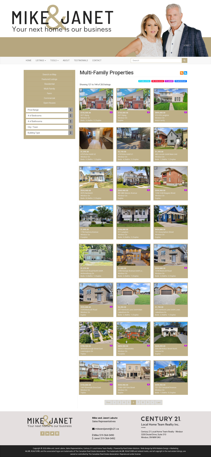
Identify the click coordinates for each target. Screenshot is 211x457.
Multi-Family (49, 89)
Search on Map (49, 74)
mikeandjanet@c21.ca (107, 428)
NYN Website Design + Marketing (165, 448)
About (66, 60)
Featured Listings (49, 79)
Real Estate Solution (131, 448)
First (108, 402)
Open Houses (49, 103)
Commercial (49, 98)
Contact (96, 60)
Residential (49, 84)
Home (28, 60)
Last (158, 402)
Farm (49, 93)
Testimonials (81, 60)
